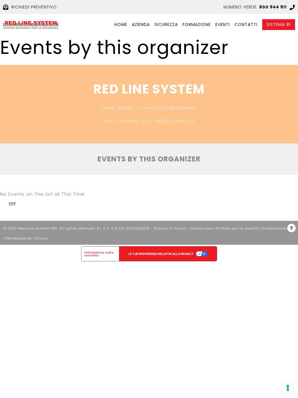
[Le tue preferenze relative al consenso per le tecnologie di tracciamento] (287, 387)
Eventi (222, 24)
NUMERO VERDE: (255, 7)
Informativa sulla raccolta (98, 254)
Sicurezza (166, 24)
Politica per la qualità (237, 228)
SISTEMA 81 (279, 24)
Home (120, 24)
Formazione (196, 24)
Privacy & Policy (169, 228)
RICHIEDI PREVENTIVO (34, 7)
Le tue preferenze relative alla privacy (161, 254)
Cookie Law (201, 228)
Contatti (246, 24)
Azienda (141, 24)
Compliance (274, 228)
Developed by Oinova (26, 238)
